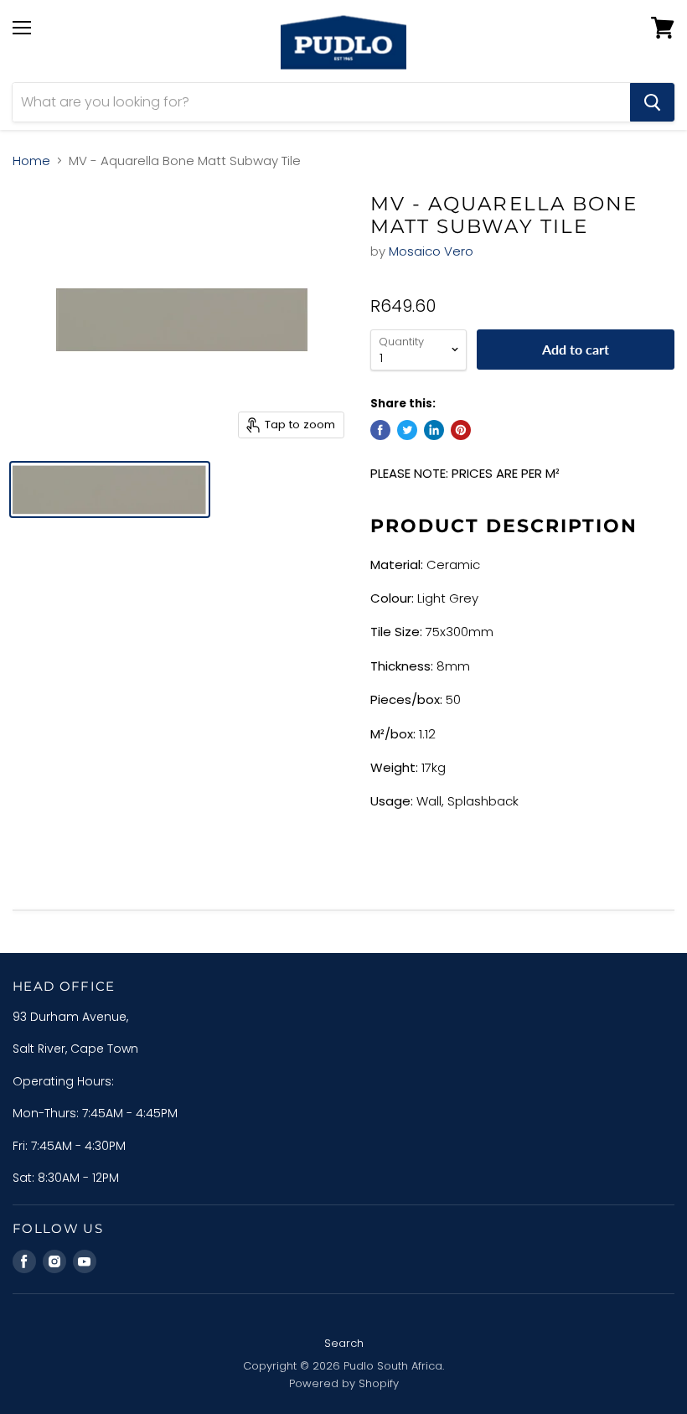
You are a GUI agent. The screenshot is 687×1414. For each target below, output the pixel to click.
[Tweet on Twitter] (407, 430)
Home (31, 160)
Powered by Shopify (344, 1383)
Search (344, 1343)
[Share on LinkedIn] (434, 430)
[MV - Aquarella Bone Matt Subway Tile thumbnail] (110, 489)
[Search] (652, 102)
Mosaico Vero (431, 251)
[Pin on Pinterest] (461, 430)
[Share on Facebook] (380, 430)
